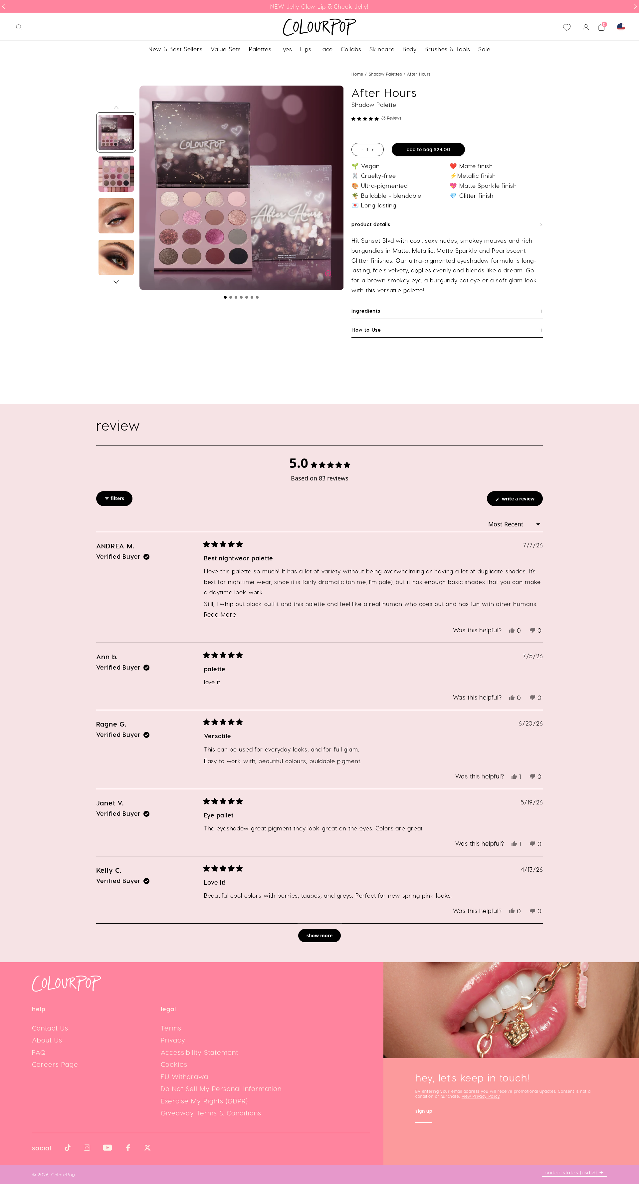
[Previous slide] (3, 6)
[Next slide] (635, 6)
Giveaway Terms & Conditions (211, 1113)
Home (357, 74)
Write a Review (522, 500)
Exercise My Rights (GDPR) (204, 1101)
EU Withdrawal (185, 1076)
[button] (225, 297)
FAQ (39, 1052)
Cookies (174, 1064)
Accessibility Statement (199, 1052)
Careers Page (55, 1064)
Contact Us (50, 1028)
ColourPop (63, 1174)
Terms (171, 1028)
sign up (423, 1111)
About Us (47, 1040)
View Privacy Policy (481, 1096)
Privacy (173, 1040)
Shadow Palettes (386, 74)
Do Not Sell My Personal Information (221, 1088)
